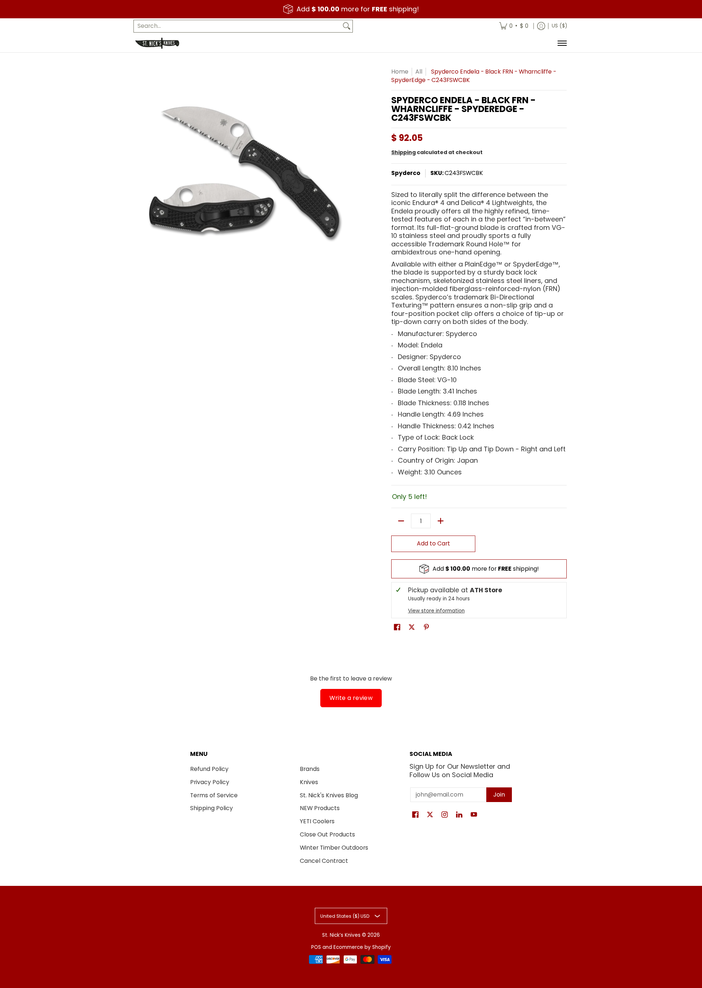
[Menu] (562, 43)
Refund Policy (209, 769)
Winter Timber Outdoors (334, 847)
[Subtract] (401, 520)
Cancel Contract (324, 861)
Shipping (403, 152)
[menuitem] (514, 26)
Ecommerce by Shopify (362, 947)
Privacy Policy (209, 782)
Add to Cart (433, 543)
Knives (309, 782)
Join (499, 794)
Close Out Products (327, 834)
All (418, 71)
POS (316, 947)
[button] (397, 628)
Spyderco (405, 173)
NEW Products (320, 808)
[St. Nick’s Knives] (157, 43)
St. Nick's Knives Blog (329, 795)
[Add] (440, 520)
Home (399, 71)
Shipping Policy (211, 808)
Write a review (351, 698)
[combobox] (237, 26)
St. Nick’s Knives (341, 935)
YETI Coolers (317, 821)
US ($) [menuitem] (559, 25)
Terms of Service (214, 795)
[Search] (346, 26)
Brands (310, 769)
